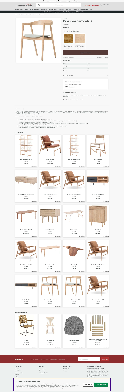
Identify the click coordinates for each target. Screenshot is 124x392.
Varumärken (95, 5)
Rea (91, 9)
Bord (31, 9)
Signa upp (105, 359)
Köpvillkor (17, 369)
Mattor (75, 9)
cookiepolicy (60, 388)
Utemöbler (44, 9)
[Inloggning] (101, 5)
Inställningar (88, 384)
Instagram (66, 371)
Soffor (22, 9)
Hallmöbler (62, 9)
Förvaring (36, 9)
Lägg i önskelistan (69, 57)
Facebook (66, 368)
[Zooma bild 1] (38, 40)
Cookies (17, 374)
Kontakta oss (42, 369)
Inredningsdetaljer (83, 9)
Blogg (16, 376)
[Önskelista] (104, 5)
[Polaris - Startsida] (24, 5)
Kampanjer (88, 5)
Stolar (26, 9)
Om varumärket (68, 75)
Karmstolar (26, 15)
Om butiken (42, 370)
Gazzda (65, 18)
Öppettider (78, 1)
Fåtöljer (17, 9)
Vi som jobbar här (43, 372)
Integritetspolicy (47, 388)
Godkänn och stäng (101, 384)
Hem (16, 15)
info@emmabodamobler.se (34, 113)
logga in (100, 95)
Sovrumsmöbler (53, 9)
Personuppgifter (19, 372)
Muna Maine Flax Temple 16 (38, 15)
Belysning (68, 9)
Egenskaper (66, 60)
